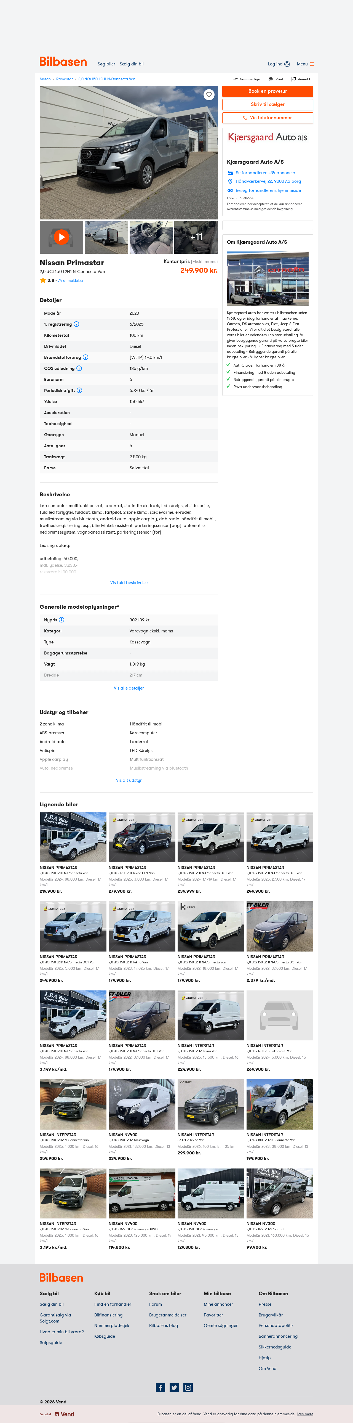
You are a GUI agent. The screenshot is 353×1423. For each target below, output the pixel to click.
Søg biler (106, 64)
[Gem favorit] (209, 94)
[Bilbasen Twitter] (174, 1387)
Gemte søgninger (221, 1326)
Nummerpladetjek (111, 1326)
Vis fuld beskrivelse (129, 583)
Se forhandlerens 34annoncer (265, 173)
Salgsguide (51, 1343)
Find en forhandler (112, 1304)
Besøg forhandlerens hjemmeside (268, 190)
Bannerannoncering (278, 1336)
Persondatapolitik (276, 1326)
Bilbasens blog (163, 1326)
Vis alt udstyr (129, 780)
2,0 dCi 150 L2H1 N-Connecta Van (106, 79)
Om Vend (268, 1369)
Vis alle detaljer (129, 688)
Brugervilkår (271, 1315)
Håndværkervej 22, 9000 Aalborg (268, 181)
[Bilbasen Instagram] (188, 1387)
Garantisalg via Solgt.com (55, 1318)
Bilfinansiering (108, 1315)
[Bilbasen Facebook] (160, 1387)
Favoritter (213, 1315)
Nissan (45, 79)
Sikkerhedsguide (275, 1347)
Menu (302, 64)
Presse (265, 1304)
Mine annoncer (218, 1304)
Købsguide (104, 1336)
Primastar (64, 79)
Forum (155, 1304)
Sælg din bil (132, 64)
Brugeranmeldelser (167, 1315)
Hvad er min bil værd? (62, 1332)
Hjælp (265, 1358)
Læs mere (305, 1414)
